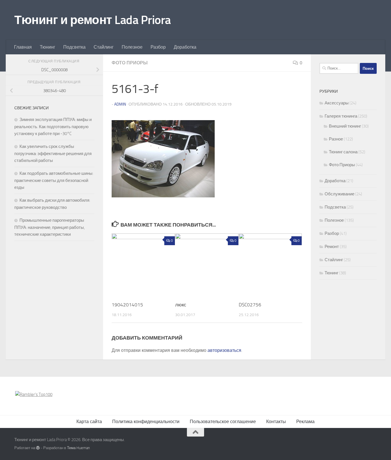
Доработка (185, 47)
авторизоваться (224, 350)
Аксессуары (337, 103)
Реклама (305, 421)
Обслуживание (339, 194)
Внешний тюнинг (345, 126)
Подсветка (74, 47)
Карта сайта (89, 421)
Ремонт (332, 246)
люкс (180, 305)
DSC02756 (250, 305)
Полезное (132, 47)
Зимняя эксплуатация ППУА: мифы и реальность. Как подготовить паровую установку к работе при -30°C (53, 126)
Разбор (158, 47)
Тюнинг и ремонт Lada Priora (92, 20)
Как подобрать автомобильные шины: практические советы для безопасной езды (53, 180)
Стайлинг (104, 47)
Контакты (276, 421)
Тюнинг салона (343, 151)
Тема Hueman (78, 448)
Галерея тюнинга (341, 116)
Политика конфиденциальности (145, 421)
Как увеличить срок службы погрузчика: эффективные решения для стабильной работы (53, 153)
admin (120, 104)
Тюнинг (47, 47)
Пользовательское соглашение (223, 421)
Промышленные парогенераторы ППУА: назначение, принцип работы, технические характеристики (49, 227)
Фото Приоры (130, 63)
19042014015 (127, 305)
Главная (23, 47)
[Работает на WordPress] (38, 448)
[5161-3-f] (163, 196)
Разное (336, 139)
